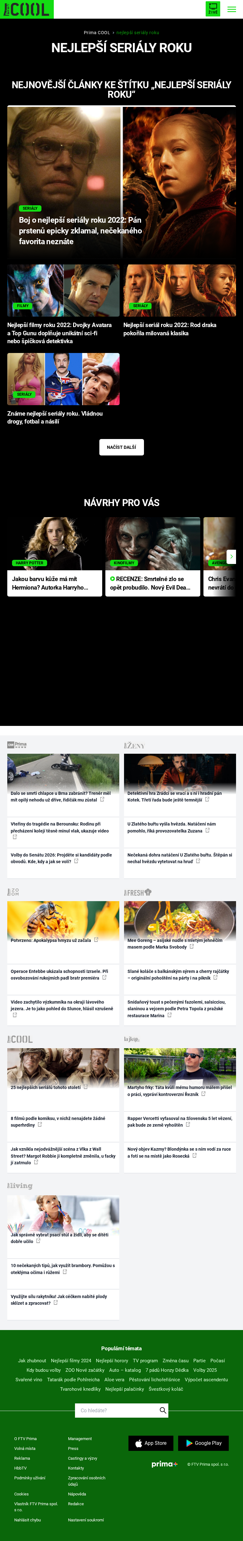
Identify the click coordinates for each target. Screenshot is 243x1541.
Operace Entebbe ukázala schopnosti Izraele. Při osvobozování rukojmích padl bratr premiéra (59, 975)
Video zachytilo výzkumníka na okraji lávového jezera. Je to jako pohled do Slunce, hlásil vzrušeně (62, 1005)
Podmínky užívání (29, 1478)
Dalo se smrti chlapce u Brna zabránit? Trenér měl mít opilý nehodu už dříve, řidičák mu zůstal (61, 796)
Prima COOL (97, 32)
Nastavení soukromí (86, 1520)
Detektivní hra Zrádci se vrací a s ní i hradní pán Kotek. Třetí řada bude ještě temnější (175, 796)
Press (73, 1448)
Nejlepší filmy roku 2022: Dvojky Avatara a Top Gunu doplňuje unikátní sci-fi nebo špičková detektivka (59, 333)
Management (80, 1438)
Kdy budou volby (44, 1370)
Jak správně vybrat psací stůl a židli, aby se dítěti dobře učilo (60, 1238)
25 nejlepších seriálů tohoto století (46, 1087)
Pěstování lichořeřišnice (154, 1380)
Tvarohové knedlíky (80, 1389)
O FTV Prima (25, 1438)
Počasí (217, 1361)
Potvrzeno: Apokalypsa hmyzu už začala (51, 940)
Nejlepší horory (112, 1361)
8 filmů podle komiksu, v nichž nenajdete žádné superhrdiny (58, 1122)
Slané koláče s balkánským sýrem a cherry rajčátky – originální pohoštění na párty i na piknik (178, 975)
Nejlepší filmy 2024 (71, 1361)
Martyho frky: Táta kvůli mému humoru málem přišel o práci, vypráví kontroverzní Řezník (180, 1091)
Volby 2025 (205, 1370)
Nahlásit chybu (27, 1520)
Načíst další (121, 447)
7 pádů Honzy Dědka (167, 1370)
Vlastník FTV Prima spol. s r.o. (36, 1507)
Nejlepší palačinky (124, 1389)
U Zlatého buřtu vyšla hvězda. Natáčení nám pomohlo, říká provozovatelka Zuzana (172, 827)
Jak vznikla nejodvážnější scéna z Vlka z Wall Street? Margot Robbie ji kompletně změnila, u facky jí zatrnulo (63, 1156)
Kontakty (76, 1468)
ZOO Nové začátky (84, 1370)
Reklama (22, 1458)
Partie (199, 1361)
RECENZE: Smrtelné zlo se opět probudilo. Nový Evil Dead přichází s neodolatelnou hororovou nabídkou (150, 584)
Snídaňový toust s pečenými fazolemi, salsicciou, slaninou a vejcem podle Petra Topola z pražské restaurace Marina (177, 1008)
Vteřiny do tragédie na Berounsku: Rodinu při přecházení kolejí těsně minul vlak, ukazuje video (60, 827)
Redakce (76, 1503)
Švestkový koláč (166, 1389)
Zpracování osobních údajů (86, 1481)
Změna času (176, 1361)
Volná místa (24, 1448)
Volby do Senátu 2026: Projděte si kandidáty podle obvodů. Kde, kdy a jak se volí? (61, 858)
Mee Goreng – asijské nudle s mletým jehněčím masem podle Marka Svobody (175, 944)
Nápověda (77, 1494)
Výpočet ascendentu (206, 1380)
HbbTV (20, 1468)
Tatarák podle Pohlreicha (73, 1380)
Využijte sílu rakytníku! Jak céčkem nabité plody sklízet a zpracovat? (59, 1300)
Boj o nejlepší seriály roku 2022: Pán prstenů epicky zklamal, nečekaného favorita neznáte (80, 230)
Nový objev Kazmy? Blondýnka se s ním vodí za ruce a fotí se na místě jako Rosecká (179, 1152)
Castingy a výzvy (82, 1458)
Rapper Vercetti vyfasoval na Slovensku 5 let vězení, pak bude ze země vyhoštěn (180, 1122)
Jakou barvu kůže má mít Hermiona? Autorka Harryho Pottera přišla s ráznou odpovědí (48, 584)
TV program (145, 1361)
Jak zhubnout (32, 1361)
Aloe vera (114, 1380)
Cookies (21, 1494)
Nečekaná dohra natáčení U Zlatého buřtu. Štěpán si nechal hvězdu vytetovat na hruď (180, 858)
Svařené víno (29, 1380)
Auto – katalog (125, 1370)
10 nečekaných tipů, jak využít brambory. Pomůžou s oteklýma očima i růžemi (63, 1269)
